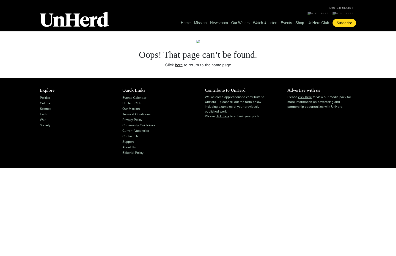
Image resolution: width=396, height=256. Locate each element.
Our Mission (131, 108)
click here (222, 116)
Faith (43, 114)
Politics (45, 97)
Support (128, 141)
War (43, 119)
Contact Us (130, 136)
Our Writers (240, 23)
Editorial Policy (132, 152)
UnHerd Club (318, 23)
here (179, 65)
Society (45, 125)
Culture (45, 103)
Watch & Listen (265, 23)
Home (186, 23)
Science (45, 108)
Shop (299, 23)
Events (286, 23)
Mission (200, 23)
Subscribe (344, 23)
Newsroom (219, 23)
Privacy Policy (132, 119)
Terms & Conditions (136, 114)
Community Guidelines (138, 125)
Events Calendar (134, 97)
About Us (129, 147)
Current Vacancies (135, 130)
